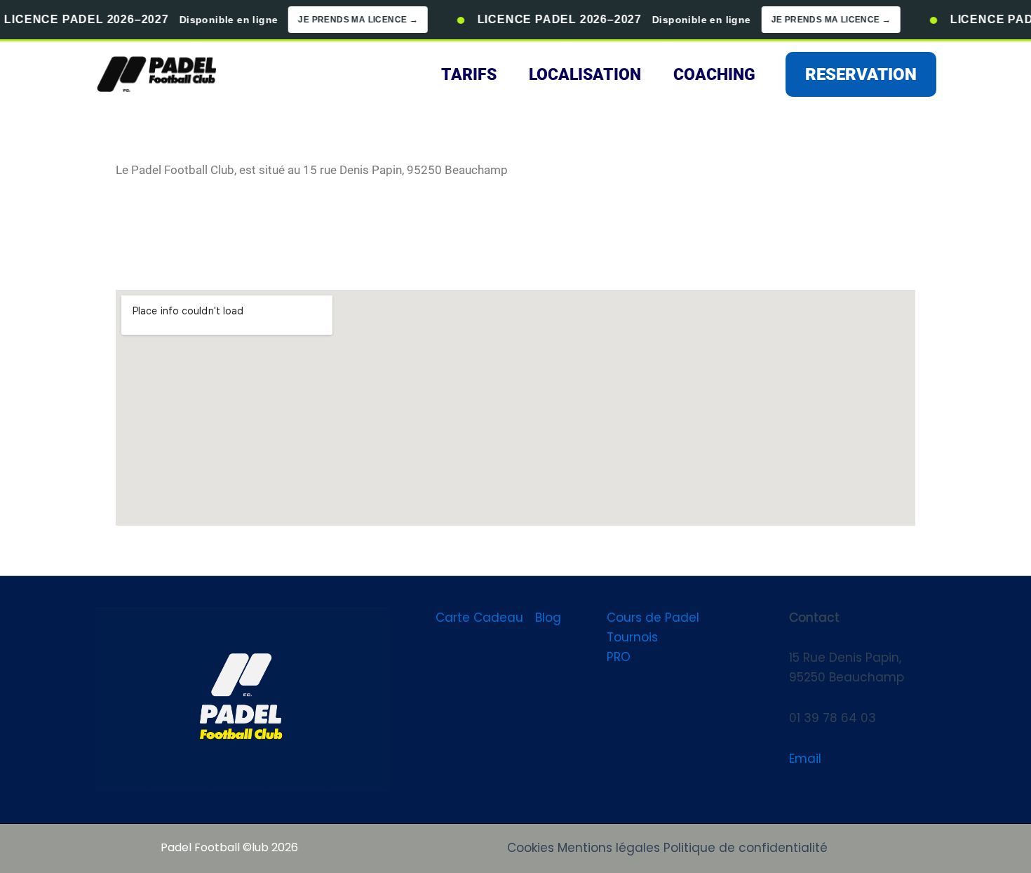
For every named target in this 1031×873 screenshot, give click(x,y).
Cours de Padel (653, 617)
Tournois (632, 637)
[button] (861, 74)
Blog (548, 617)
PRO (619, 656)
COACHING (714, 74)
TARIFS (469, 74)
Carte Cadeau (479, 617)
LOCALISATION (585, 74)
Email (805, 758)
